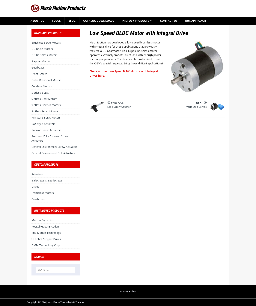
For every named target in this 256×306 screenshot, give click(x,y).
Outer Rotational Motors (46, 80)
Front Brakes (39, 74)
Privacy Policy (128, 291)
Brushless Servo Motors (46, 42)
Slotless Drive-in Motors (46, 105)
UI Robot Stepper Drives (46, 239)
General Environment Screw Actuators (54, 147)
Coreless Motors (41, 86)
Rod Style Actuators (43, 124)
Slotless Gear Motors (44, 99)
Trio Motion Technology (46, 232)
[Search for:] (55, 270)
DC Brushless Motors (44, 55)
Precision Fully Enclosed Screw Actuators (49, 138)
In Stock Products (135, 20)
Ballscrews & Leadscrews (46, 180)
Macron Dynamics (42, 220)
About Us (37, 20)
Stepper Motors (41, 61)
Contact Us (168, 20)
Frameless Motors (42, 193)
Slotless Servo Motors (44, 111)
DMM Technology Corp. (46, 245)
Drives (35, 186)
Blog (72, 20)
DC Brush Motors (42, 49)
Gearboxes (38, 67)
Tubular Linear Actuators (46, 130)
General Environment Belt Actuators (53, 153)
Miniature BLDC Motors (46, 117)
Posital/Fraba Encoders (45, 226)
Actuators (37, 174)
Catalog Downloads (98, 20)
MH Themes (77, 302)
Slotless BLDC (40, 92)
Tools (56, 20)
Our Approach (195, 20)
